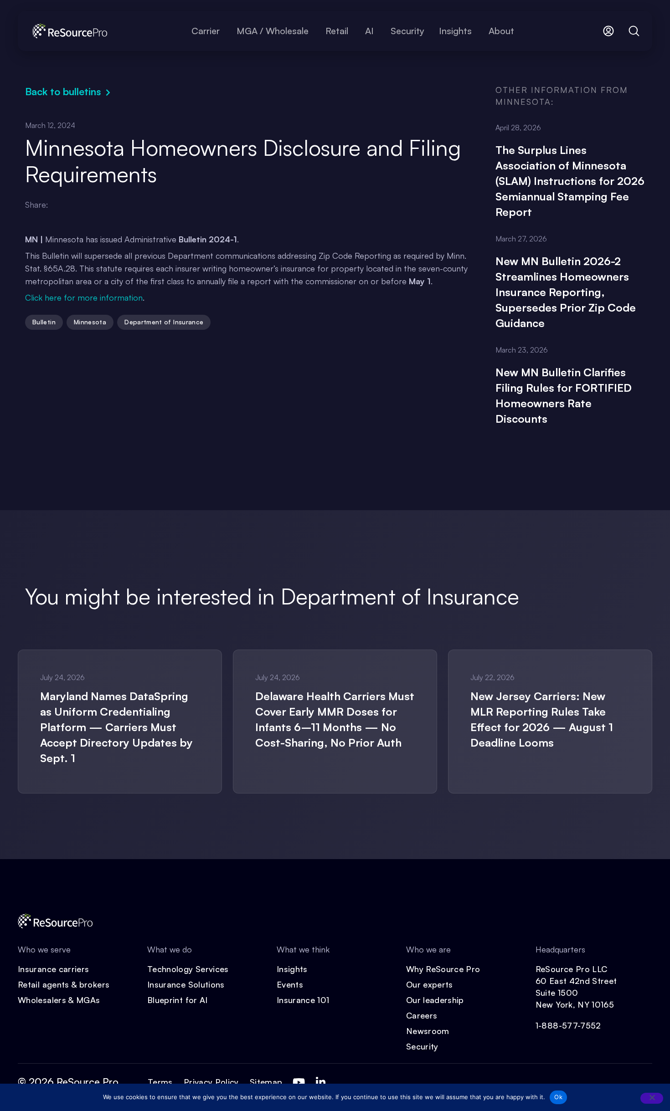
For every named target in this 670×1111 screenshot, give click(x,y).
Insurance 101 (303, 1000)
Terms (160, 1082)
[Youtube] (298, 1082)
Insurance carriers (53, 969)
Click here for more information (84, 297)
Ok (558, 1097)
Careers (422, 1015)
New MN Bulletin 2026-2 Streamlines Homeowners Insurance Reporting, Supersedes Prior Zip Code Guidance (565, 292)
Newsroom (427, 1031)
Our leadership (435, 1000)
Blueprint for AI (177, 1000)
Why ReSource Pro (443, 969)
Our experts (429, 984)
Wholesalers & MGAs (59, 1000)
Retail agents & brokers (63, 984)
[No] (651, 1098)
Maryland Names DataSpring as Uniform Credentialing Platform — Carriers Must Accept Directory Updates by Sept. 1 (116, 727)
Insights (292, 969)
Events (290, 984)
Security (422, 1046)
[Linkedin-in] (320, 1082)
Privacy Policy (211, 1082)
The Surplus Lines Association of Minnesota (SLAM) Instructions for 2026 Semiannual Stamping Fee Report (569, 181)
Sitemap (266, 1082)
